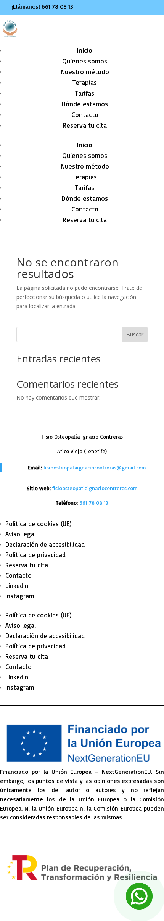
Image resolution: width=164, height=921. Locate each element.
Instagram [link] (19, 596)
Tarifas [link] (84, 93)
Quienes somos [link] (84, 61)
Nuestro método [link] (85, 71)
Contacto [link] (84, 114)
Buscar (134, 334)
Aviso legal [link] (20, 534)
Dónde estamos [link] (84, 103)
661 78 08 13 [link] (57, 6)
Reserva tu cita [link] (85, 125)
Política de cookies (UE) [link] (38, 524)
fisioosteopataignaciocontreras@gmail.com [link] (94, 467)
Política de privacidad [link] (35, 555)
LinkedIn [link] (16, 586)
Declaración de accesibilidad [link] (45, 544)
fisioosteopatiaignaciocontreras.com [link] (95, 488)
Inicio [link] (84, 50)
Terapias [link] (84, 82)
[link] (93, 502)
